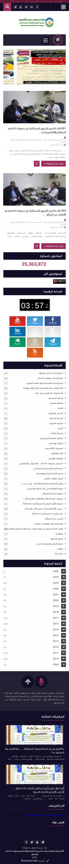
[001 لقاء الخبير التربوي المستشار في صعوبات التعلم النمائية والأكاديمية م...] (34, 107)
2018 (56, 612)
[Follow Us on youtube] (37, 842)
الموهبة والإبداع (56, 458)
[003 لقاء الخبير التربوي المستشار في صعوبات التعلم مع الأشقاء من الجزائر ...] (34, 189)
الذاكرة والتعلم (56, 443)
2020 (56, 600)
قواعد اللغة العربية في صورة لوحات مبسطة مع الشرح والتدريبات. (33, 528)
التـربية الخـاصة (56, 418)
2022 (56, 589)
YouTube (59, 554)
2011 (56, 653)
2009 (56, 664)
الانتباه (60, 408)
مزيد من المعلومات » (53, 163)
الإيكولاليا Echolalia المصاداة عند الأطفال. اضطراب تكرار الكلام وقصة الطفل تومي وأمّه (34, 78)
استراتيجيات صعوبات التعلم (50, 378)
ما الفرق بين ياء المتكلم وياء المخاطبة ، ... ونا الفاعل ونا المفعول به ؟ (34, 750)
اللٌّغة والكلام (57, 453)
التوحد (60, 428)
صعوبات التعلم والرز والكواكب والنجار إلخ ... (42, 498)
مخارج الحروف (56, 538)
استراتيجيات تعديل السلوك (51, 373)
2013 (56, 641)
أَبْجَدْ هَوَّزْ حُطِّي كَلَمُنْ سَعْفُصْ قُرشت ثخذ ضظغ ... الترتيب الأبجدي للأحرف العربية (38, 790)
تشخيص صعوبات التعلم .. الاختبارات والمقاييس (41, 463)
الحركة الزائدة (57, 433)
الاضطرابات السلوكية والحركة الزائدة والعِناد (43, 388)
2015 (56, 629)
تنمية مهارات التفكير (53, 478)
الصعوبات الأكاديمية (54, 448)
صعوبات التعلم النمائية (52, 493)
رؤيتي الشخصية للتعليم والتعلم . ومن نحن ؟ (42, 483)
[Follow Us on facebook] (26, 842)
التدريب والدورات (55, 413)
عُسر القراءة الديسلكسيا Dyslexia (47, 513)
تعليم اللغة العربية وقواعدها (50, 473)
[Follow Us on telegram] (42, 842)
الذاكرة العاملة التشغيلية (51, 438)
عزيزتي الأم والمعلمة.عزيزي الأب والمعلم (44, 508)
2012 (56, 647)
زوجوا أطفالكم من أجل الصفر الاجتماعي (45, 488)
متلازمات (59, 533)
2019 (56, 606)
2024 (56, 577)
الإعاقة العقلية (56, 403)
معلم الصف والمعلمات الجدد (49, 543)
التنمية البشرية (56, 423)
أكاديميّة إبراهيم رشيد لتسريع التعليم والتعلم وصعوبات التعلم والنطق (34, 852)
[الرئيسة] (58, 40)
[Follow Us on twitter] (31, 842)
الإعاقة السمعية (56, 398)
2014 (56, 635)
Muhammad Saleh (29, 860)
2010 (56, 659)
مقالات (60, 549)
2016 (56, 624)
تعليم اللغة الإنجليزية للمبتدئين (48, 468)
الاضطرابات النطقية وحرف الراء (48, 393)
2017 (56, 618)
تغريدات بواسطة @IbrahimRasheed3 (45, 815)
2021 (56, 594)
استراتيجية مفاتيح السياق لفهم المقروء (44, 383)
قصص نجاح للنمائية (54, 518)
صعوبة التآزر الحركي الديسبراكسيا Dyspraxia (43, 503)
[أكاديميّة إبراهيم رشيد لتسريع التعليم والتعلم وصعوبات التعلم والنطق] (36, 26)
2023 (56, 583)
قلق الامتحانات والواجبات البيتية (48, 523)
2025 (56, 571)
